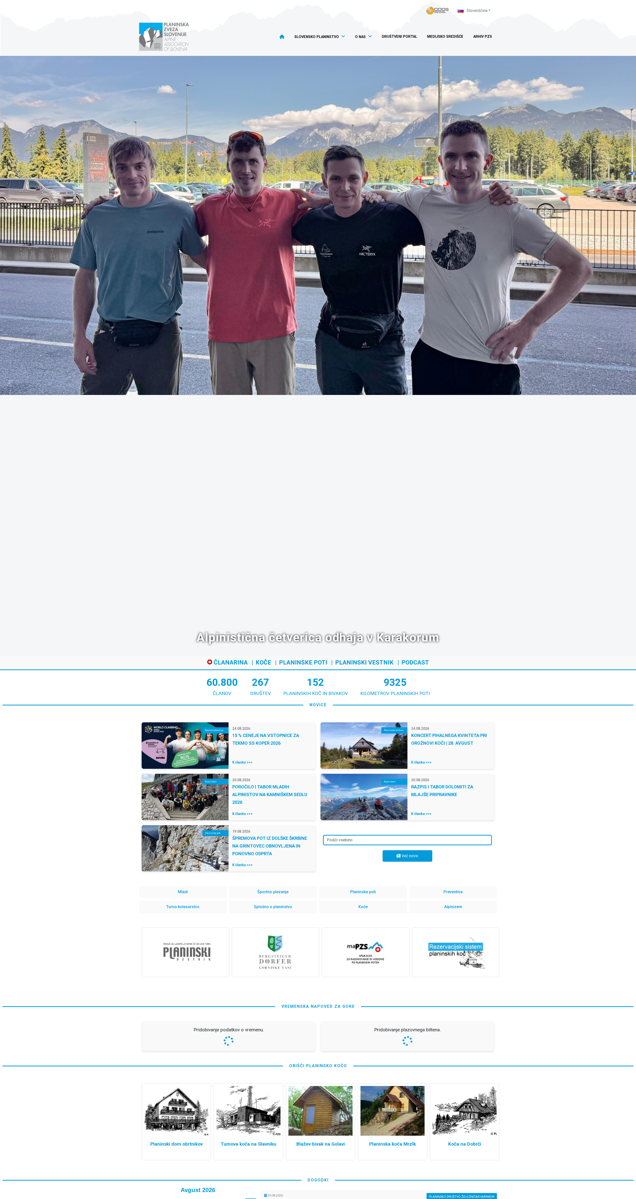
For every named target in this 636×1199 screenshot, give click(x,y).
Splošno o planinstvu (273, 906)
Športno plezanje (272, 892)
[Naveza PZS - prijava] (437, 10)
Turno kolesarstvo (182, 906)
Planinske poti (303, 662)
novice (318, 704)
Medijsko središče (445, 37)
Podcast (415, 662)
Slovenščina (476, 10)
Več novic (409, 855)
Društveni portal (399, 37)
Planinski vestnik (364, 662)
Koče (263, 662)
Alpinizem (453, 906)
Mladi (183, 892)
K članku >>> (242, 762)
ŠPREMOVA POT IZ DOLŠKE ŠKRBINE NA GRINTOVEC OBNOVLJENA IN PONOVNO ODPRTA (269, 846)
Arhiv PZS (482, 37)
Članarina (230, 662)
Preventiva (453, 892)
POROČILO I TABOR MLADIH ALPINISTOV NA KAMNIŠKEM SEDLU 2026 (269, 794)
